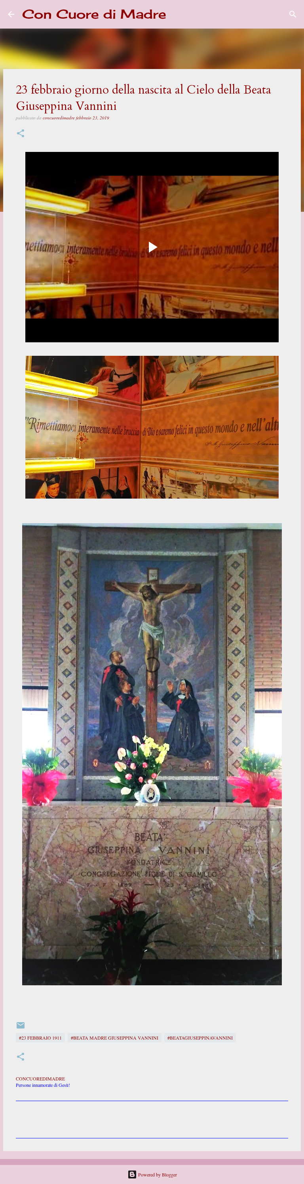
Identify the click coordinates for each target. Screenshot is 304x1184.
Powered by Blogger (157, 1174)
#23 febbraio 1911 (40, 1037)
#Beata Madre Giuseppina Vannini (114, 1037)
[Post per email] (20, 1028)
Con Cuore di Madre (94, 14)
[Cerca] (177, 14)
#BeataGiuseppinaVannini (200, 1037)
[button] (20, 134)
